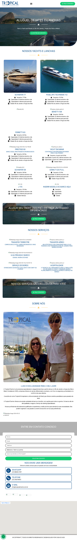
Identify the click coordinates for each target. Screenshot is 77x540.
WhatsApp (16, 470)
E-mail (15, 485)
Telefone (16, 477)
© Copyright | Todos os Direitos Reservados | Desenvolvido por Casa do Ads (38, 537)
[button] (31, 3)
